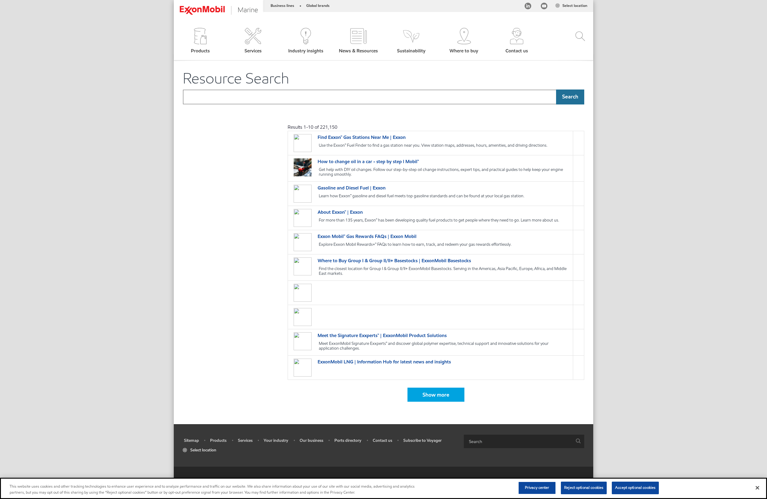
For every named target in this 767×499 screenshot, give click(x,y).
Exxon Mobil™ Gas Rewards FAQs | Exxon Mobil (367, 236)
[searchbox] (518, 441)
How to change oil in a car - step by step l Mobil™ (368, 161)
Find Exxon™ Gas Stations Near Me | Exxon (362, 137)
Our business (311, 440)
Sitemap (191, 440)
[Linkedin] (528, 7)
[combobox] (383, 97)
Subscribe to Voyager (422, 440)
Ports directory (347, 440)
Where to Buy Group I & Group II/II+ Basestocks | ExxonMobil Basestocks (394, 260)
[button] (200, 41)
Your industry (276, 440)
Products (218, 440)
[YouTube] (544, 7)
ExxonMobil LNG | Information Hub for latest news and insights (384, 362)
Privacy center (537, 487)
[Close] (757, 487)
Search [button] (570, 96)
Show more (435, 394)
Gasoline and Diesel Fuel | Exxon (352, 188)
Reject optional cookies (583, 487)
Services (245, 440)
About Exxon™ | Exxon (340, 212)
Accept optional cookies (635, 487)
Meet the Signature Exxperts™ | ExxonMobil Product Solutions (382, 335)
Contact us (382, 440)
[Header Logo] (219, 10)
